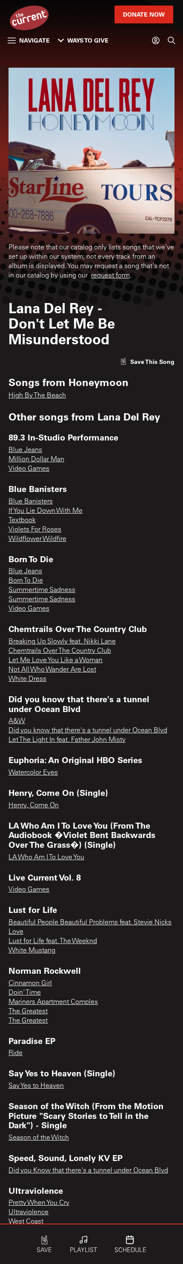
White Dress (27, 679)
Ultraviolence (29, 1212)
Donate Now (144, 14)
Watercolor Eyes (33, 772)
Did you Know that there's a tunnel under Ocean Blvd (88, 1170)
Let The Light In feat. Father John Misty (67, 740)
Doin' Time (25, 992)
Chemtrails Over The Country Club (60, 651)
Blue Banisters (31, 501)
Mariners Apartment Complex (53, 1002)
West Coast (26, 1221)
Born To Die (26, 581)
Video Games (29, 469)
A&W (17, 721)
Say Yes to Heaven (36, 1086)
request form (110, 275)
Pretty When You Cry (39, 1203)
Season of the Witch (39, 1138)
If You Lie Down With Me (46, 511)
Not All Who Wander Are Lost (52, 669)
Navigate (34, 40)
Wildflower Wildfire (37, 539)
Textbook (22, 520)
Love (16, 932)
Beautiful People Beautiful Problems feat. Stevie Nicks (90, 922)
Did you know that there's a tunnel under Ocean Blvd (88, 730)
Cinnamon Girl (30, 983)
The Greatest (28, 1011)
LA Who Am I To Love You (46, 857)
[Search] (171, 40)
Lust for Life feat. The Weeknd (53, 941)
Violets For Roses (35, 529)
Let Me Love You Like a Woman (56, 660)
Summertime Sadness (42, 590)
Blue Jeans (25, 450)
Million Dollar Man (36, 459)
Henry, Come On (34, 805)
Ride (16, 1053)
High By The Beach (37, 395)
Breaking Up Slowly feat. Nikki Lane (62, 641)
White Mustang (32, 950)
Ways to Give (88, 40)
